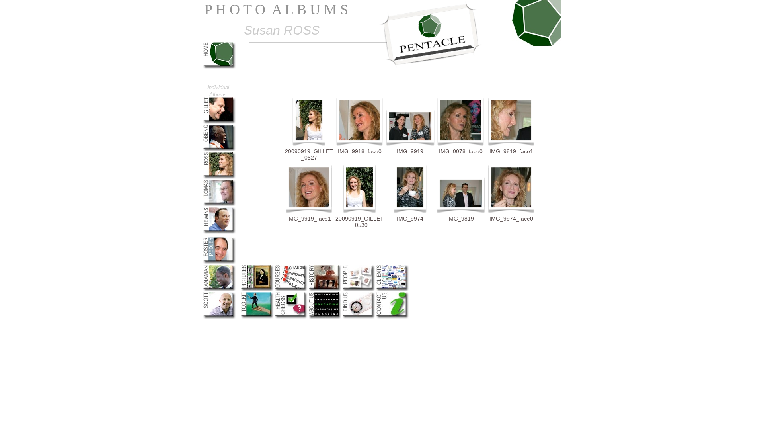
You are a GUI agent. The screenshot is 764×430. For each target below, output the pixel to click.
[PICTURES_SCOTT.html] (219, 316)
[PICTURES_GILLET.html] (219, 121)
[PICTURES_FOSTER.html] (219, 261)
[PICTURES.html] (257, 289)
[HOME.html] (219, 66)
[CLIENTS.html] (392, 289)
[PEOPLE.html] (359, 289)
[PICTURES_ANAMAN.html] (219, 289)
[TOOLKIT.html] (257, 316)
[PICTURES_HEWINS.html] (219, 231)
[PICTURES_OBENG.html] (219, 149)
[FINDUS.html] (359, 316)
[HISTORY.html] (325, 289)
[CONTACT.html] (392, 316)
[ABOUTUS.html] (325, 316)
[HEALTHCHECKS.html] (291, 316)
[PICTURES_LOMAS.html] (219, 204)
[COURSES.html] (291, 289)
